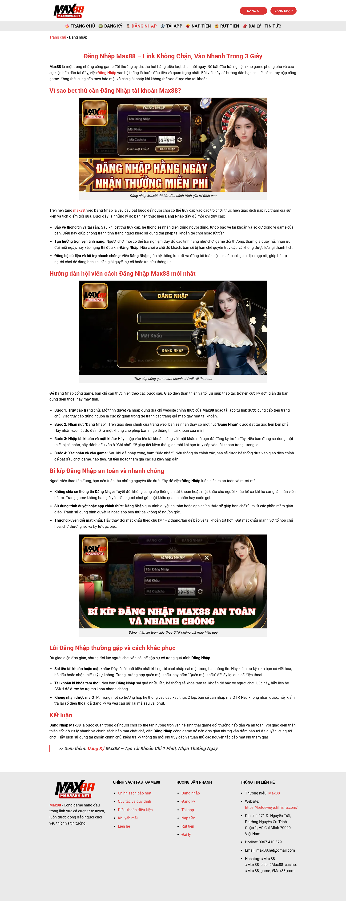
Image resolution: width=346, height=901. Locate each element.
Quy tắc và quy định (134, 801)
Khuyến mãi (128, 818)
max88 (79, 210)
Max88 (274, 793)
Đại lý (255, 26)
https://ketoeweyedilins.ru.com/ (271, 807)
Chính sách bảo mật (134, 793)
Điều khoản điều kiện (135, 810)
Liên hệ (124, 826)
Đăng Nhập (106, 73)
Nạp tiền (201, 26)
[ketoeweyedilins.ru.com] (69, 10)
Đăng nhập (144, 26)
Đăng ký (113, 26)
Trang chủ (83, 26)
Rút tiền (229, 26)
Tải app (174, 26)
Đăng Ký (95, 748)
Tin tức (273, 26)
